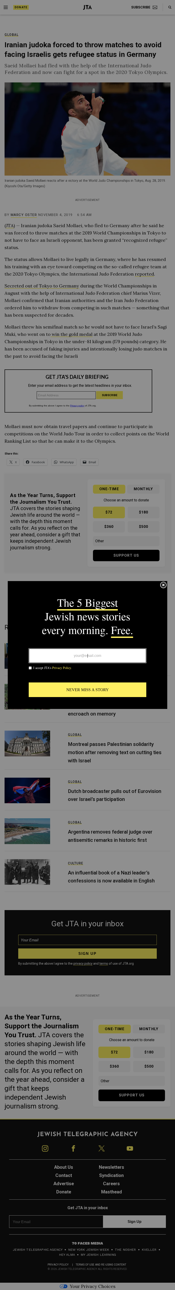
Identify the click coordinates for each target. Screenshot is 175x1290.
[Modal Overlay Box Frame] (87, 645)
